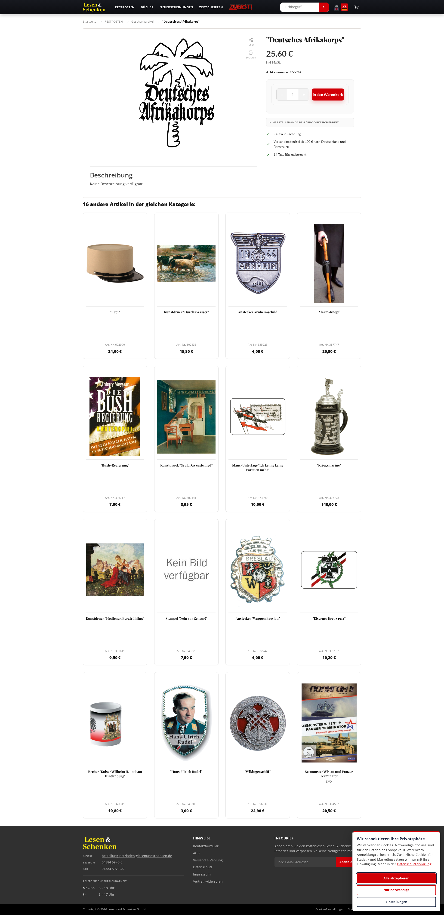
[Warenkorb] (356, 7)
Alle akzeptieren (396, 878)
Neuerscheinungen (176, 7)
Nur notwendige (396, 890)
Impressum (202, 874)
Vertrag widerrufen (208, 881)
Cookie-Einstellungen (329, 909)
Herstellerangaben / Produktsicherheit (306, 122)
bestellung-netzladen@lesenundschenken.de (137, 856)
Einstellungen (396, 902)
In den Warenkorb (328, 94)
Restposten (125, 7)
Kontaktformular (206, 846)
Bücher (147, 7)
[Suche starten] (324, 7)
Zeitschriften (211, 7)
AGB (196, 853)
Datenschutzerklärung (414, 864)
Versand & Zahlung (208, 860)
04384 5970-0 (112, 862)
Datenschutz (203, 867)
